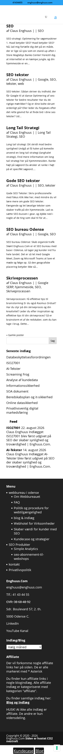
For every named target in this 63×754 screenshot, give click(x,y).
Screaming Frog (17, 374)
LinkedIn (12, 623)
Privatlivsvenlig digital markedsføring (22, 410)
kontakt (14, 564)
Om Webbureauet (27, 496)
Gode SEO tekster (23, 180)
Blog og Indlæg (17, 702)
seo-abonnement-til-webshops (29, 556)
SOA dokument (17, 391)
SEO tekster (17, 74)
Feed (13, 421)
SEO (10, 25)
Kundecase (23, 750)
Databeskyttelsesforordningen (28, 357)
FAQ (17, 502)
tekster (11, 83)
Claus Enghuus (21, 31)
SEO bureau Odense (25, 229)
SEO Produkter (19, 544)
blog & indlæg (24, 518)
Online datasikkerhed (22, 403)
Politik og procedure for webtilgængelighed (31, 510)
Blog (39, 750)
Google (43, 79)
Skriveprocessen (22, 278)
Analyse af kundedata (22, 380)
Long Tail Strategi (22, 127)
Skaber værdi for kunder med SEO (35, 531)
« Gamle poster (15, 335)
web (21, 83)
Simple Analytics (26, 549)
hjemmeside (24, 287)
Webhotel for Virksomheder (34, 523)
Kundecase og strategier (31, 539)
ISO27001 (13, 363)
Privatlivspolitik (20, 570)
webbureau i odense (24, 492)
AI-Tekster (13, 369)
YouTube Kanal (17, 631)
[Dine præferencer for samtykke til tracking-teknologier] (57, 748)
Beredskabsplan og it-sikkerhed (29, 397)
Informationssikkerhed (23, 386)
